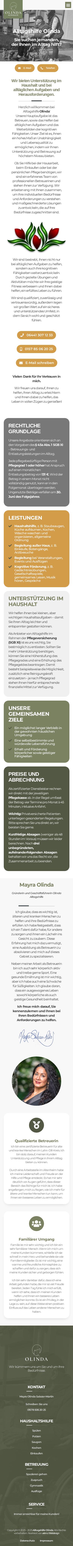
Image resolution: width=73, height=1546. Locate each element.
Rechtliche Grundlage (24, 428)
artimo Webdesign (50, 1533)
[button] (68, 5)
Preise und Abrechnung (26, 777)
